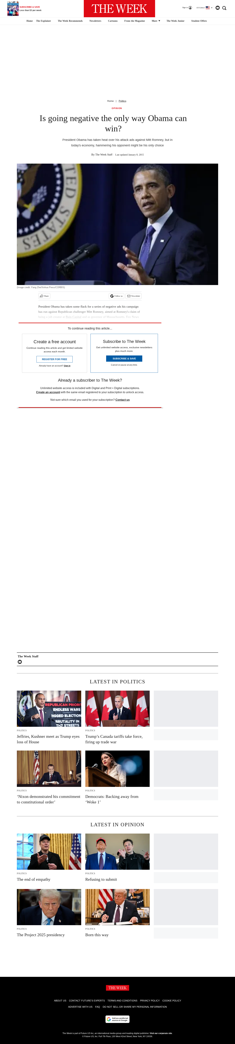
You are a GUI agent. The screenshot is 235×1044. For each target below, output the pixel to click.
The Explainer (43, 21)
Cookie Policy (171, 1000)
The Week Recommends (70, 21)
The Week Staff (103, 154)
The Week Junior (175, 21)
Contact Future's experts (87, 1000)
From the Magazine (134, 21)
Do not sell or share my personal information (135, 1006)
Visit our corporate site (161, 1033)
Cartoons (113, 21)
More (155, 21)
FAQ (97, 1006)
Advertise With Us (80, 1006)
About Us (60, 1000)
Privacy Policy (150, 1000)
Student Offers (199, 21)
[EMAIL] (21, 662)
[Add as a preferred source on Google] (117, 1019)
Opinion (117, 108)
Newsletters (95, 21)
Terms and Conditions (122, 1000)
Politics (122, 101)
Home (110, 101)
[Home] (29, 21)
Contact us (122, 399)
